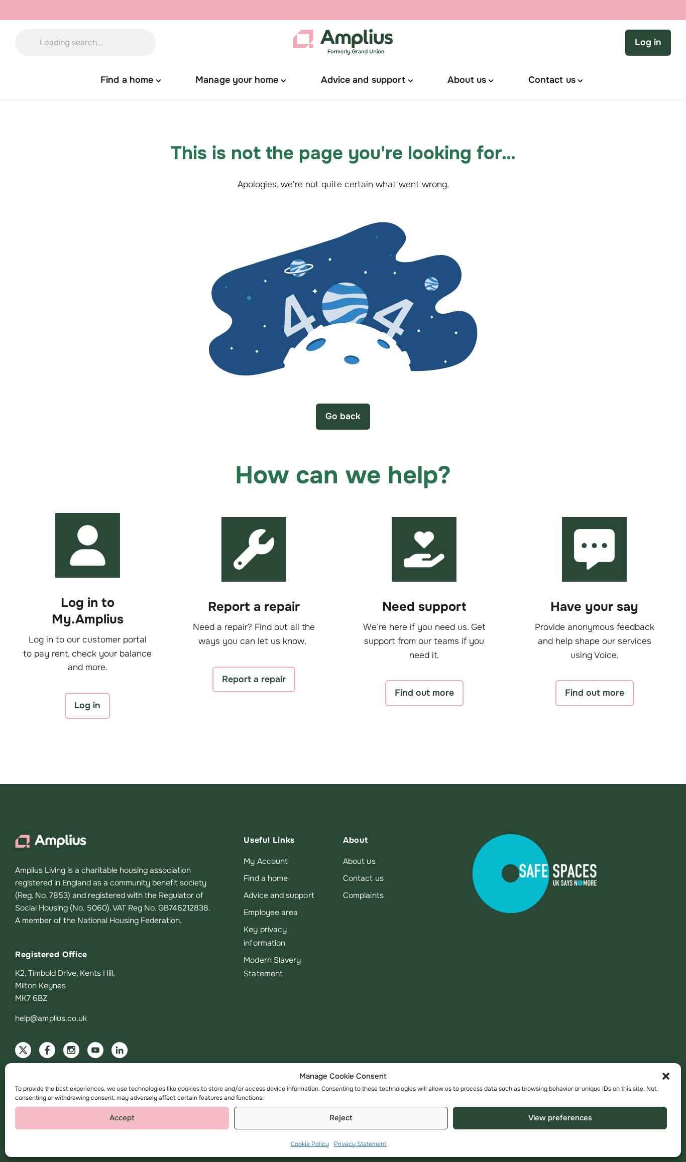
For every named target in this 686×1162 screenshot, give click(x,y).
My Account (266, 861)
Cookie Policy (310, 1144)
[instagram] (71, 1050)
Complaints (363, 895)
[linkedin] (119, 1050)
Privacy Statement (360, 1144)
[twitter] (23, 1050)
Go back (343, 416)
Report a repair (254, 679)
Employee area (271, 913)
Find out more (424, 692)
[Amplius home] (343, 42)
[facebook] (47, 1050)
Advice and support (279, 895)
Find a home (266, 878)
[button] (666, 1076)
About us (359, 861)
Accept (122, 1118)
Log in (648, 42)
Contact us (363, 878)
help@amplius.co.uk (51, 1018)
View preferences (560, 1118)
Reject (341, 1118)
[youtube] (95, 1050)
